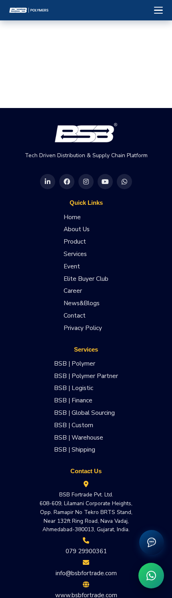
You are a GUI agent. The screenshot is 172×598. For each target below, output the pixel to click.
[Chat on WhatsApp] (151, 575)
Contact (75, 316)
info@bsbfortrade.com (86, 573)
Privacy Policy (83, 328)
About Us (77, 229)
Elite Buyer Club (86, 279)
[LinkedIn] (47, 181)
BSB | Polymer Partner (86, 376)
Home (72, 217)
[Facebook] (66, 181)
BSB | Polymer (74, 364)
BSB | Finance (73, 400)
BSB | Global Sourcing (84, 413)
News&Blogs (82, 303)
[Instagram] (86, 181)
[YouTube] (105, 181)
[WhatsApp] (124, 181)
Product (75, 242)
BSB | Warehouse (78, 438)
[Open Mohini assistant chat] (151, 542)
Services (75, 254)
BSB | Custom (73, 425)
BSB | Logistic (73, 388)
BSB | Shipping (74, 450)
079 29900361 (86, 551)
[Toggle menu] (158, 10)
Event (72, 266)
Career (73, 291)
